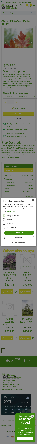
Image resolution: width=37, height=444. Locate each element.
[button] (18, 242)
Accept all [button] (19, 233)
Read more (11, 211)
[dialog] (18, 222)
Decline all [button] (19, 238)
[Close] (32, 416)
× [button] (33, 200)
